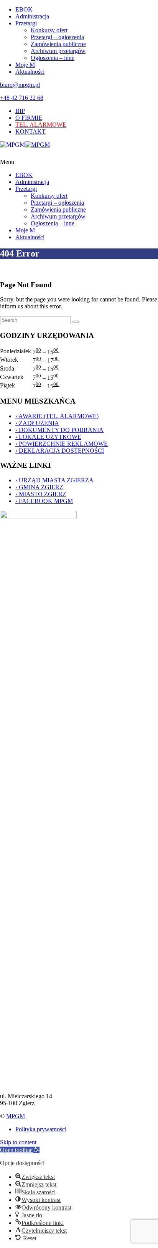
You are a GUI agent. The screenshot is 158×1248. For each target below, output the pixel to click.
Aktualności (29, 71)
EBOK (24, 9)
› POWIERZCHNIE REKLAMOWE (61, 443)
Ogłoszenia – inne (52, 58)
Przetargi (26, 23)
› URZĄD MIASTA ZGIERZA (54, 480)
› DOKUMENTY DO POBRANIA (59, 430)
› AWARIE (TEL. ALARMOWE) (57, 416)
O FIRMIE (28, 117)
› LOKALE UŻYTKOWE (48, 437)
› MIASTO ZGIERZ (40, 494)
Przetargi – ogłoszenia (57, 37)
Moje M (25, 64)
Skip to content (18, 1142)
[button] (20, 1150)
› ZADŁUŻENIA (37, 423)
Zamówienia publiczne (58, 44)
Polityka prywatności (40, 1129)
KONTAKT (30, 131)
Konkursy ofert (49, 30)
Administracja (32, 16)
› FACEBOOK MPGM (44, 501)
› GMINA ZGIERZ (39, 487)
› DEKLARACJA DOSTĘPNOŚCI (59, 450)
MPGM (15, 1116)
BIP (20, 111)
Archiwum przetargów (58, 51)
